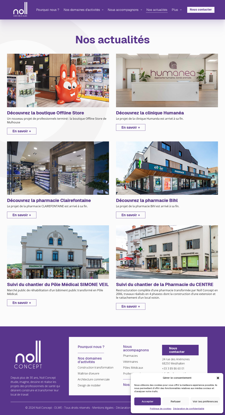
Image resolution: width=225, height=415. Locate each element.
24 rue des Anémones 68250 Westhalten (176, 361)
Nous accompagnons (123, 10)
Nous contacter (201, 9)
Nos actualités (156, 10)
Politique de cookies (160, 408)
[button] (218, 378)
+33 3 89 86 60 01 (173, 368)
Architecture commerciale (94, 379)
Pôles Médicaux (133, 368)
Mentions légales (103, 408)
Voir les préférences (205, 401)
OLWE (58, 408)
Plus (175, 10)
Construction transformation (95, 367)
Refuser (176, 401)
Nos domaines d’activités (82, 10)
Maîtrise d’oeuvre (88, 373)
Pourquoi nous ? (47, 10)
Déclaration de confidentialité (188, 408)
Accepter (147, 401)
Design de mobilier (89, 385)
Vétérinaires (130, 362)
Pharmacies (130, 356)
